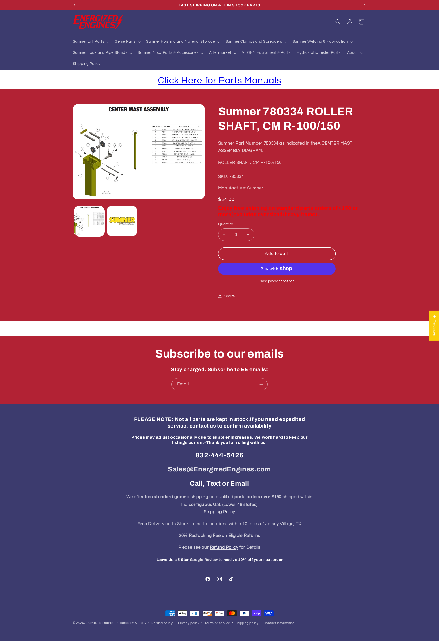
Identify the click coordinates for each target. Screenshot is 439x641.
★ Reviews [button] (434, 325)
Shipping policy (247, 623)
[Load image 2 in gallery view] (122, 221)
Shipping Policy (219, 512)
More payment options (276, 281)
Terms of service (217, 623)
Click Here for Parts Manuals (219, 80)
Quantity (225, 224)
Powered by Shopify (131, 622)
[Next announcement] (364, 5)
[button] (91, 41)
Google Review (204, 560)
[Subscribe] (261, 384)
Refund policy (162, 623)
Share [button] (229, 296)
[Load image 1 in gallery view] (89, 221)
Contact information (279, 623)
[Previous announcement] (74, 5)
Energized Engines (100, 622)
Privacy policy (188, 623)
